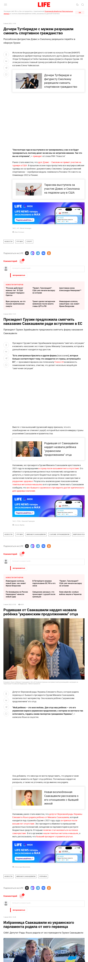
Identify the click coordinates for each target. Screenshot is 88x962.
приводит (37, 156)
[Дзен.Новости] (27, 253)
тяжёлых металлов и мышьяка (27, 484)
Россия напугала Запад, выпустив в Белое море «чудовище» (69, 936)
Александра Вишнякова (22, 867)
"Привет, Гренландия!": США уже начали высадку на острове (43, 290)
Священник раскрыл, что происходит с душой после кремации (43, 594)
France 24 (59, 362)
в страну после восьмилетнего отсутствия (58, 468)
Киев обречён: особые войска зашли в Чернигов (70, 593)
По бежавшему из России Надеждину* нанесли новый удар (17, 594)
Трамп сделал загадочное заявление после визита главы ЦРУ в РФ (43, 303)
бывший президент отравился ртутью (54, 836)
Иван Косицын (19, 232)
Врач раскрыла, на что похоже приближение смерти (15, 303)
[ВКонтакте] (43, 253)
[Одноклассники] (49, 253)
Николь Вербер (19, 525)
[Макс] (32, 253)
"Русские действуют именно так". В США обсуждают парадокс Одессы (15, 291)
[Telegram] (38, 253)
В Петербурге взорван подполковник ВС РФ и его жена (43, 583)
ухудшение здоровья (22, 481)
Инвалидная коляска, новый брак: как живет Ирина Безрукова (69, 303)
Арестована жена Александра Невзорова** (70, 289)
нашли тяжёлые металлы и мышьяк (60, 833)
